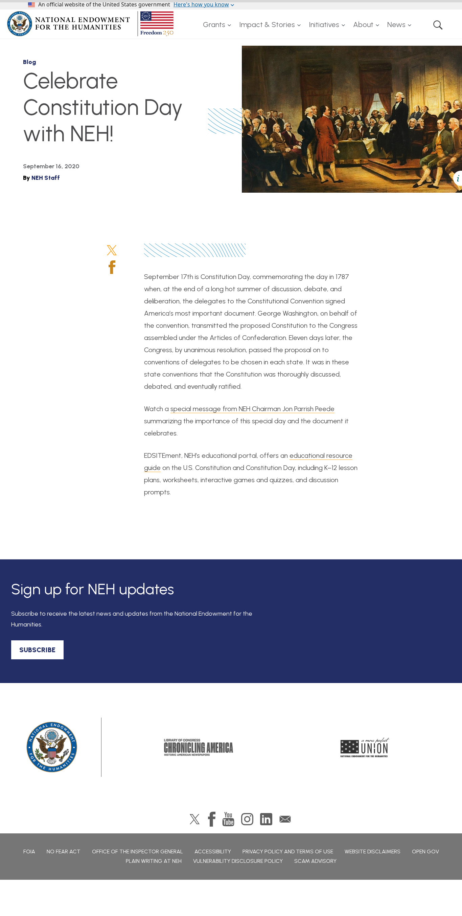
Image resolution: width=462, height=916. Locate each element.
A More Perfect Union (365, 747)
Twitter (111, 250)
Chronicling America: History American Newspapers (198, 747)
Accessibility (212, 851)
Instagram (247, 819)
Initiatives (324, 24)
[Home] (92, 23)
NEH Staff (45, 178)
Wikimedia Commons (279, 173)
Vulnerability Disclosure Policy (238, 861)
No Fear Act (63, 851)
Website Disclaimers (372, 851)
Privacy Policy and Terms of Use (287, 851)
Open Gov (425, 851)
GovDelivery (285, 819)
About (363, 24)
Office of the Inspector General (137, 851)
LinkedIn (266, 819)
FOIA (29, 851)
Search (438, 25)
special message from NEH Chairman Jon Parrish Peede (252, 409)
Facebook (112, 267)
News (396, 24)
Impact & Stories (267, 24)
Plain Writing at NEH (154, 861)
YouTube (228, 819)
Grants (214, 24)
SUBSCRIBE (37, 650)
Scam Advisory (315, 861)
